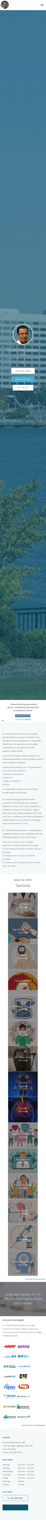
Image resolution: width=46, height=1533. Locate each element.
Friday (18, 1478)
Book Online (23, 379)
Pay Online (23, 388)
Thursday (18, 1474)
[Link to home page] (5, 4)
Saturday (13, 1481)
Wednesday (18, 1471)
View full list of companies (33, 1425)
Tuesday (18, 1468)
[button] (42, 5)
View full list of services (35, 1279)
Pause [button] (2, 721)
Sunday (13, 1484)
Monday (18, 1464)
